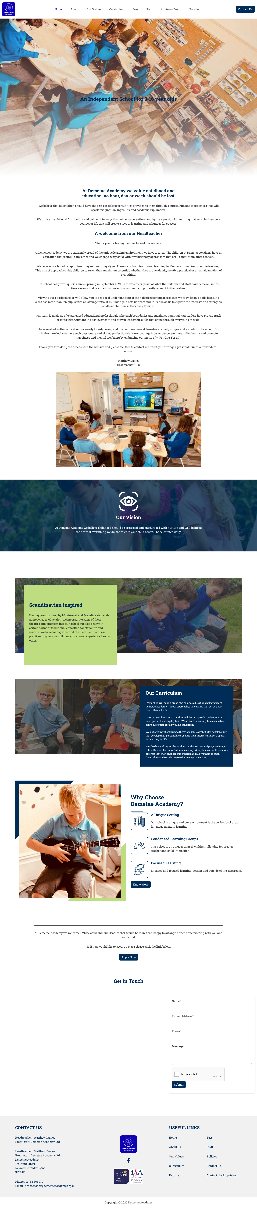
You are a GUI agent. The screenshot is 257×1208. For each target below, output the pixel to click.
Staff (149, 9)
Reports (174, 1175)
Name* (176, 1001)
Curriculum (116, 9)
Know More (140, 884)
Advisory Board (171, 9)
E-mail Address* (183, 1016)
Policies (194, 9)
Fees (135, 9)
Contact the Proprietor (221, 1175)
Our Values (94, 9)
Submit (179, 1084)
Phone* (176, 1031)
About (74, 9)
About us (175, 1147)
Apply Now (128, 957)
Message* (178, 1046)
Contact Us (245, 9)
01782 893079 (34, 1181)
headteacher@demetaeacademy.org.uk (50, 1186)
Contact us (214, 1166)
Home (58, 9)
